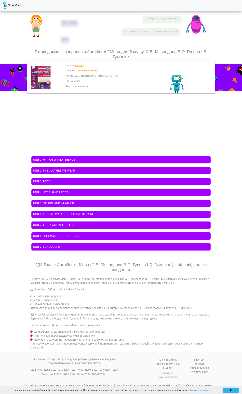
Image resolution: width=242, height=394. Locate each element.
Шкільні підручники (168, 363)
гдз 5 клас (91, 369)
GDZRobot (15, 5)
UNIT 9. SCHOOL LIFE (46, 246)
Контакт (199, 363)
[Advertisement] (121, 118)
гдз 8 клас (55, 373)
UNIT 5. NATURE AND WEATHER (53, 203)
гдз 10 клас (83, 373)
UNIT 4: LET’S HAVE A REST (50, 192)
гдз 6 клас (105, 369)
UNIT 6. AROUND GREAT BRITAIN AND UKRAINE (63, 214)
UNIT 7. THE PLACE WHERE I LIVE (54, 225)
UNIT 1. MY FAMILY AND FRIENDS (54, 159)
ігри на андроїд (168, 377)
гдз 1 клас (36, 369)
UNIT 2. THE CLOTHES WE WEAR (54, 170)
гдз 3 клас (64, 369)
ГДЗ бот (168, 367)
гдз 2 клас (50, 369)
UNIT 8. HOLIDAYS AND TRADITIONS (56, 236)
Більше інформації (200, 390)
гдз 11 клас (98, 373)
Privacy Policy (199, 371)
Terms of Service (199, 367)
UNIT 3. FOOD (41, 181)
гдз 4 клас (77, 369)
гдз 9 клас (69, 373)
